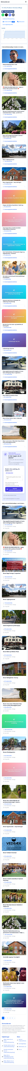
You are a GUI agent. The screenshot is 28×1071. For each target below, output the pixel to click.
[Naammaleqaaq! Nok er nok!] (14, 59)
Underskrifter (9, 21)
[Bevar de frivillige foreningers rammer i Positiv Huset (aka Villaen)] (14, 131)
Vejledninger (5, 1037)
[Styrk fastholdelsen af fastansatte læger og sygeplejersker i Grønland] (14, 248)
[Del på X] (6, 14)
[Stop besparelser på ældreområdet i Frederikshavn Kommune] (14, 224)
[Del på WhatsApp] (2, 14)
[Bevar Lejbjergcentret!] (14, 155)
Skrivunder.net (5, 2)
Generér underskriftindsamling (15, 489)
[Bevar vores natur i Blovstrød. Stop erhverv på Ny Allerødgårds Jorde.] (14, 437)
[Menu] (25, 2)
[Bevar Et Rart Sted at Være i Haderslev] (14, 413)
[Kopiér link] (13, 14)
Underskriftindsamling (8, 19)
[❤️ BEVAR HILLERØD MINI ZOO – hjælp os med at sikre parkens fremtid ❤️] (14, 83)
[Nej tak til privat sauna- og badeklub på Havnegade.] (14, 320)
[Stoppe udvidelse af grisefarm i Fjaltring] (14, 200)
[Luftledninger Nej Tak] (14, 343)
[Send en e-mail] (9, 14)
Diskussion (21, 21)
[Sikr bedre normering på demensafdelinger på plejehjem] (14, 272)
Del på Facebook (9, 11)
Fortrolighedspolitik (8, 24)
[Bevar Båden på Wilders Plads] (14, 390)
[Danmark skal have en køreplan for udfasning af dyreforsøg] (14, 296)
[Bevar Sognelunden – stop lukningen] (14, 177)
